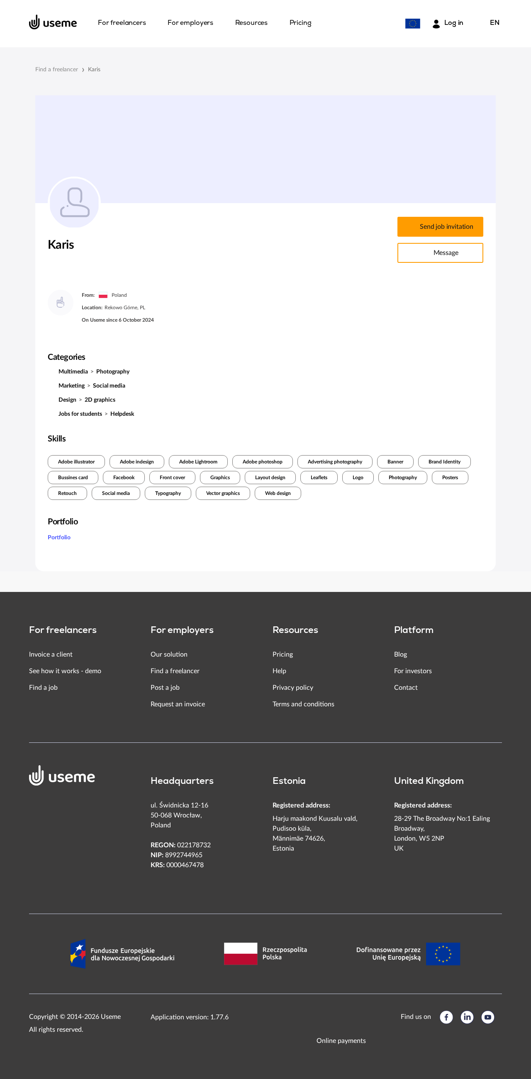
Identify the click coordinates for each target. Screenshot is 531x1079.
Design (67, 400)
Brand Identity (444, 461)
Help (279, 671)
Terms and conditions (303, 704)
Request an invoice (178, 704)
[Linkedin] (467, 1017)
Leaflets (319, 477)
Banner (395, 461)
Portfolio (59, 538)
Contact (406, 687)
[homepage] (53, 22)
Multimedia (73, 372)
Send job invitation (446, 226)
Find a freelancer (56, 70)
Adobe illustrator (76, 461)
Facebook (123, 477)
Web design (278, 493)
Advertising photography (335, 461)
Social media (109, 386)
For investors (413, 671)
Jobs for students (80, 414)
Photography (112, 372)
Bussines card (73, 477)
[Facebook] (446, 1017)
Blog (400, 654)
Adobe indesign (137, 461)
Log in (453, 23)
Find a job (43, 687)
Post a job (165, 687)
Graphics (220, 477)
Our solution (169, 654)
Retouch (67, 493)
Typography (168, 493)
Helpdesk (122, 414)
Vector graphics (223, 493)
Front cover (172, 477)
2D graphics (100, 400)
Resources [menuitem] (251, 23)
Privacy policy (293, 687)
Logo (358, 477)
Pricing (283, 654)
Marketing (71, 386)
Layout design (270, 477)
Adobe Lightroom (198, 461)
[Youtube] (488, 1017)
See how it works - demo (65, 671)
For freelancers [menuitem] (122, 23)
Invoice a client (51, 654)
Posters (450, 477)
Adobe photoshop (263, 461)
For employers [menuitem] (190, 23)
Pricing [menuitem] (301, 23)
